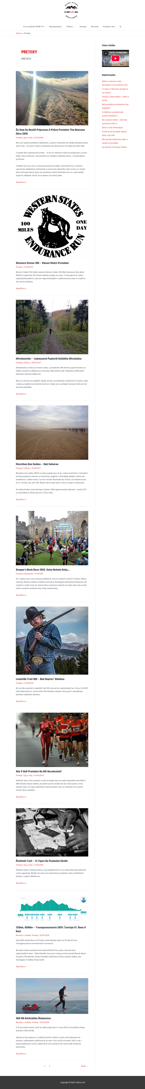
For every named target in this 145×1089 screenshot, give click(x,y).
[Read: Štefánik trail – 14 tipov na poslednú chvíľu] (52, 832)
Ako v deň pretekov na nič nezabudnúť (38, 771)
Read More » (21, 182)
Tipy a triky (28, 138)
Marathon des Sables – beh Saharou (37, 464)
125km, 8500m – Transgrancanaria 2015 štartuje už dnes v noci (51, 930)
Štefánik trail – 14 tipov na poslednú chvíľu (42, 861)
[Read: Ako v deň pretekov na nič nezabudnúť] (52, 740)
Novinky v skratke (23, 935)
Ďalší (84, 1066)
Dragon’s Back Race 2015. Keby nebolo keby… (43, 570)
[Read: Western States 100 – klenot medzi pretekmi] (52, 226)
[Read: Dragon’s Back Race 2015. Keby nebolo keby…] (52, 538)
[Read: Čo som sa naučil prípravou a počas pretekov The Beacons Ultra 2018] (52, 98)
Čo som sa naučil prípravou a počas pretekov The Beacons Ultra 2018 (50, 132)
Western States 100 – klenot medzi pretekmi (42, 263)
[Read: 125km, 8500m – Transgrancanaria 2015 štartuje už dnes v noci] (52, 909)
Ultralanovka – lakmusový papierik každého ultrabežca (49, 359)
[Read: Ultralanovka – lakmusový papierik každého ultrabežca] (52, 327)
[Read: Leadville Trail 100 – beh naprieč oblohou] (52, 640)
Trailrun (26, 363)
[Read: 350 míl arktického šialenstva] (52, 996)
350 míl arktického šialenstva (33, 1018)
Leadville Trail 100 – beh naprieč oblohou (40, 679)
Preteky (19, 138)
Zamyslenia (28, 574)
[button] (120, 27)
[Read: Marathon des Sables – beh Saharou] (52, 432)
